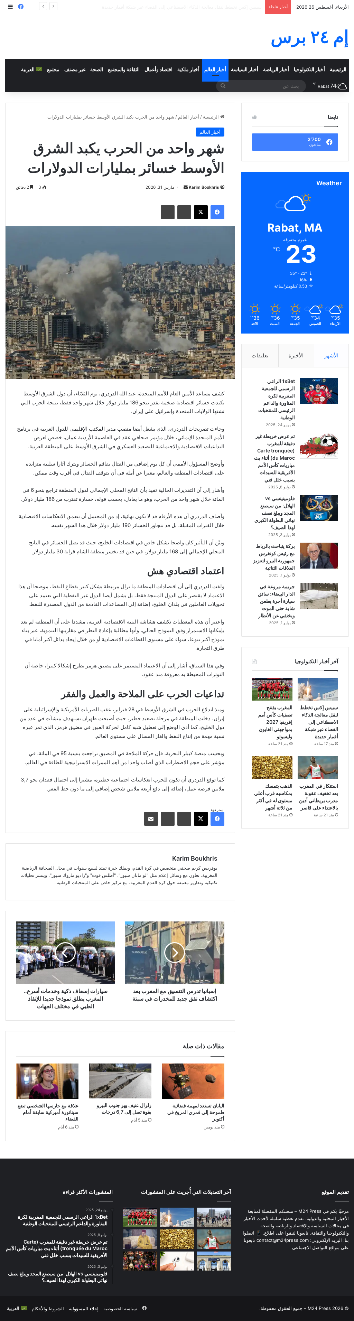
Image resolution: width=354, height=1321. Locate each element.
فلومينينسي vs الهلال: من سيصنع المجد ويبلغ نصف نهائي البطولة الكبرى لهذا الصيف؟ (274, 512)
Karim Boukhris (204, 187)
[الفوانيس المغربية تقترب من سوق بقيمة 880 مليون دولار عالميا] (140, 1261)
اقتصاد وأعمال (159, 69)
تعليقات (260, 355)
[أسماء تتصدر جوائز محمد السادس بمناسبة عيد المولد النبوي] (214, 1261)
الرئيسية (338, 69)
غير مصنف (74, 69)
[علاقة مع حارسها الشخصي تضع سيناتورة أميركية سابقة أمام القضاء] (47, 1081)
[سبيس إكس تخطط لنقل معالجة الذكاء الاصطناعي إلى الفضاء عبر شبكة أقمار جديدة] (318, 689)
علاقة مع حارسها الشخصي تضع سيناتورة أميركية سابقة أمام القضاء (48, 1112)
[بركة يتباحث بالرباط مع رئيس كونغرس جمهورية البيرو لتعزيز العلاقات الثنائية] (319, 556)
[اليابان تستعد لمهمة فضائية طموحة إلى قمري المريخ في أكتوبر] (193, 1081)
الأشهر (331, 355)
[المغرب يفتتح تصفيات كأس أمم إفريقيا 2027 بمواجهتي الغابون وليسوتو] (272, 689)
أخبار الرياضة (276, 69)
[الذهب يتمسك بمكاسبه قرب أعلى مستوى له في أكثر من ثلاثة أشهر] (272, 767)
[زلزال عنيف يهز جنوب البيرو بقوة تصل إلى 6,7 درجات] (120, 1081)
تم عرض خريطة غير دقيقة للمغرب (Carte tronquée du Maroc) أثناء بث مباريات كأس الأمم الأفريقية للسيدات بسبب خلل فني (274, 458)
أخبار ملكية (188, 69)
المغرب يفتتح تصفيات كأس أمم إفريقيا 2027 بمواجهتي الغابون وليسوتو (193, 7)
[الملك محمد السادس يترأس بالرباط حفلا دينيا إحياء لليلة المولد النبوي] (140, 1239)
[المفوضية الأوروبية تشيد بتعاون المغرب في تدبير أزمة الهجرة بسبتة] (214, 1217)
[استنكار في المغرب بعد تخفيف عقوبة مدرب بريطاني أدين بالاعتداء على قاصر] (318, 767)
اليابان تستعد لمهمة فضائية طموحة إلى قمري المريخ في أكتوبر (195, 1112)
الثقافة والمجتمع (124, 69)
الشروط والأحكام (48, 1308)
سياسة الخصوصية (120, 1308)
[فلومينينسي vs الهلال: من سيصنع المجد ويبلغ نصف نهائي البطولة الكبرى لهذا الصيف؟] (319, 508)
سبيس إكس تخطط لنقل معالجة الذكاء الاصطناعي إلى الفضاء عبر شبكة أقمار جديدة (319, 721)
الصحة (96, 69)
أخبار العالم (215, 69)
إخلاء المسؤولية (84, 1308)
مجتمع (53, 69)
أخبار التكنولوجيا (309, 69)
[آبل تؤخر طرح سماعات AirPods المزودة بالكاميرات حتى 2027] (177, 1261)
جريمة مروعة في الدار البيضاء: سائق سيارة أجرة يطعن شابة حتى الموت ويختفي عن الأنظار (276, 600)
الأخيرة (296, 355)
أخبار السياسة (244, 69)
